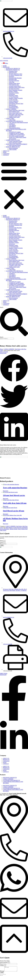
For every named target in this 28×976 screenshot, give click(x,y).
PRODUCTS (6, 67)
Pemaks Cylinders (13, 91)
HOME (5, 65)
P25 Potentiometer (13, 106)
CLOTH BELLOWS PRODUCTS (14, 121)
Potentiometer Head (13, 107)
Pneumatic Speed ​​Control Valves (16, 87)
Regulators (11, 76)
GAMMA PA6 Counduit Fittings (17, 134)
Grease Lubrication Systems (15, 141)
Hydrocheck (12, 94)
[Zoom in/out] (0, 974)
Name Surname (4, 962)
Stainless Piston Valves (14, 83)
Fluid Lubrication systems (15, 142)
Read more (5, 490)
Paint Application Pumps (15, 145)
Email (1, 542)
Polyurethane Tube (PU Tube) (16, 103)
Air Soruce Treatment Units (15, 75)
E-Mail (2, 965)
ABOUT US (6, 151)
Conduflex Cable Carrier (15, 115)
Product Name (3, 961)
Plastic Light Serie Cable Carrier (16, 110)
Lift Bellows (12, 124)
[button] (14, 185)
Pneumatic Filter (13, 79)
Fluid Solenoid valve (14, 84)
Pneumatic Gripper (13, 95)
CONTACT (6, 155)
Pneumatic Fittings (13, 102)
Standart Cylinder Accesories (16, 98)
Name (1, 540)
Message (2, 971)
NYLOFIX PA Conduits (15, 132)
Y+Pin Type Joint (13, 99)
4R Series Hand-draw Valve (15, 74)
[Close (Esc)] (5, 974)
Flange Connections (13, 101)
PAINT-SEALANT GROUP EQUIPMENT (16, 144)
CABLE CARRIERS (11, 109)
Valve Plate (11, 82)
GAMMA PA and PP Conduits (16, 133)
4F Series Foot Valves (14, 88)
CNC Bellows (12, 125)
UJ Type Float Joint (13, 96)
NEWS (4, 152)
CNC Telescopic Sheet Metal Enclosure (18, 122)
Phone (1, 543)
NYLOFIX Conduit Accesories (16, 136)
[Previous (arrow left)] (0, 975)
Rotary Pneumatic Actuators (15, 90)
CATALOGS (6, 153)
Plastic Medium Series (14, 111)
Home (1, 349)
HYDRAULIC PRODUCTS (13, 68)
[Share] (3, 974)
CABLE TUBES (10, 118)
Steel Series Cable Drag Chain (16, 114)
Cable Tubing (12, 119)
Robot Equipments (13, 148)
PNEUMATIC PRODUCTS (13, 69)
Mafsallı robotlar (13, 529)
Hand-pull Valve (13, 72)
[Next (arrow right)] (2, 975)
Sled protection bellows (14, 128)
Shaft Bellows (12, 126)
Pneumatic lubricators (14, 80)
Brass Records (12, 105)
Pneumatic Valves (13, 71)
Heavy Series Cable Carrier (15, 113)
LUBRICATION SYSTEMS (13, 140)
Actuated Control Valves (15, 86)
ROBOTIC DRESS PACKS (13, 146)
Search (1, 307)
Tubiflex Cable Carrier (14, 117)
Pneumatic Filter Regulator (15, 78)
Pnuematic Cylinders (14, 92)
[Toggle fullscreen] (2, 974)
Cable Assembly (13, 149)
